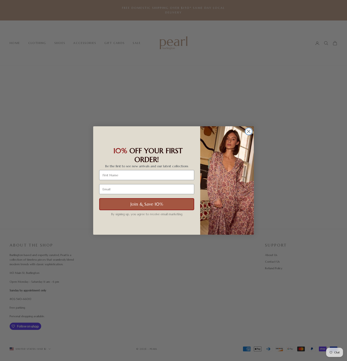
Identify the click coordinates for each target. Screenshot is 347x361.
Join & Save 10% (146, 204)
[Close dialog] (248, 131)
